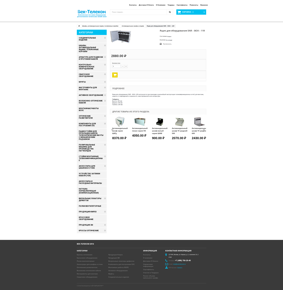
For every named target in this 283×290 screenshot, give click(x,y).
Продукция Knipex (115, 255)
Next (204, 130)
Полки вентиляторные (85, 261)
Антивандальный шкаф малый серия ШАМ (159, 130)
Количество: (116, 63)
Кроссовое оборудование (87, 258)
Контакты (133, 5)
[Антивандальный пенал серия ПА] (140, 122)
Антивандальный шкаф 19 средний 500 (179, 130)
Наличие (162, 40)
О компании (160, 5)
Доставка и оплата (146, 5)
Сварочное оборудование (87, 277)
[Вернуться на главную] (79, 26)
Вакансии (204, 5)
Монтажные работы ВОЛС (118, 267)
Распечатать (167, 44)
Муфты (111, 274)
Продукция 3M (114, 258)
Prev (112, 130)
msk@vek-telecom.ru (179, 264)
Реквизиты (194, 5)
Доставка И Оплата (150, 261)
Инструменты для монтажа (87, 274)
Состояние (163, 36)
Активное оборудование (118, 270)
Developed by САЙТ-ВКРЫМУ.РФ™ (92, 286)
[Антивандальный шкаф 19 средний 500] (179, 122)
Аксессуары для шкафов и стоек (90, 264)
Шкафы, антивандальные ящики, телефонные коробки (100, 26)
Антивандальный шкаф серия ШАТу (120, 130)
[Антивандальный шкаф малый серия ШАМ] (159, 122)
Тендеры (171, 5)
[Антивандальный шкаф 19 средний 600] (199, 122)
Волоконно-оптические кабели (89, 270)
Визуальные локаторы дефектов (121, 261)
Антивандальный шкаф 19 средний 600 (199, 130)
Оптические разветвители (87, 267)
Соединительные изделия (118, 277)
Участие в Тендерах (151, 273)
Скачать (179, 267)
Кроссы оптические (84, 255)
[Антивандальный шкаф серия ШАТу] (120, 122)
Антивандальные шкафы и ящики (133, 26)
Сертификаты (182, 5)
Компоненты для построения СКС (121, 264)
